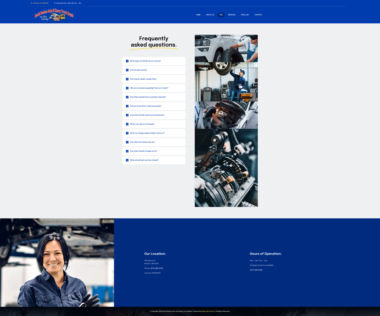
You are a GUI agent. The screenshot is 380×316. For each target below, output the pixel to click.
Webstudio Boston (208, 311)
